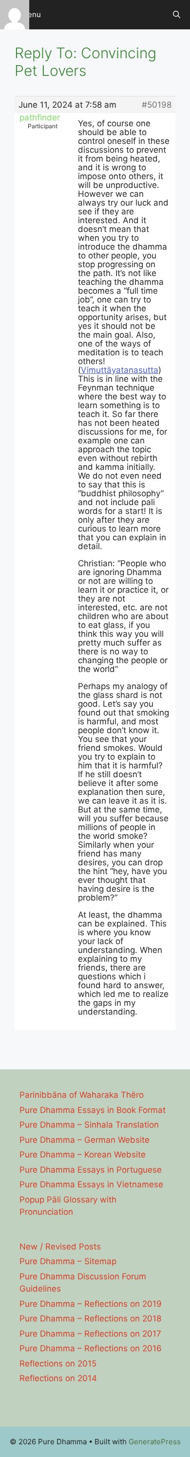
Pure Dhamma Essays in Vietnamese (91, 1184)
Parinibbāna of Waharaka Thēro (81, 1095)
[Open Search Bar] (176, 14)
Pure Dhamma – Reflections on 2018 (90, 1318)
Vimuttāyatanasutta (119, 370)
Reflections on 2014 (58, 1378)
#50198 (156, 104)
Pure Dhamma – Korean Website (82, 1154)
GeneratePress (155, 1441)
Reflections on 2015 (57, 1363)
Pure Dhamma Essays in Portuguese (90, 1170)
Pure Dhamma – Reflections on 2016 (90, 1348)
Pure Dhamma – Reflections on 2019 (90, 1304)
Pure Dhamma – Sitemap (67, 1261)
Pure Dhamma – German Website (84, 1140)
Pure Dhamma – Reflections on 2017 (90, 1334)
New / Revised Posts (60, 1246)
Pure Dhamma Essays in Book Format (92, 1110)
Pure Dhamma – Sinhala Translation (89, 1125)
